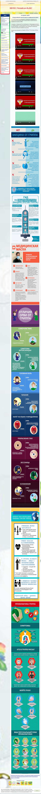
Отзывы (20, 13)
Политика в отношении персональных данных (4, 24)
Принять (37, 790)
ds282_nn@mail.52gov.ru (31, 3)
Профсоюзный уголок (4, 57)
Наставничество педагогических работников (3, 30)
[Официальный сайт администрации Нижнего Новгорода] (10, 783)
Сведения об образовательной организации (4, 20)
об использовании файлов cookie (25, 791)
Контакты (2, 72)
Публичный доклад (4, 40)
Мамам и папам (3, 33)
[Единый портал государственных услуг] (13, 783)
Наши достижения (4, 65)
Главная (2, 17)
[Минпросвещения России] (25, 783)
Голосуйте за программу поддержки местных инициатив (4, 50)
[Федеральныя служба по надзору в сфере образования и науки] (30, 783)
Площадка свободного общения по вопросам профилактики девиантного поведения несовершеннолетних (4, 61)
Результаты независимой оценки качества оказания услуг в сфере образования (5, 69)
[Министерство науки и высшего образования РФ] (22, 783)
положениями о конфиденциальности (11, 791)
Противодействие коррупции (4, 38)
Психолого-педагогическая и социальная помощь (4, 54)
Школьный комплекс (4, 42)
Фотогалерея (7, 13)
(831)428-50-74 (11, 3)
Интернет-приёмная (34, 13)
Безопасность (3, 35)
